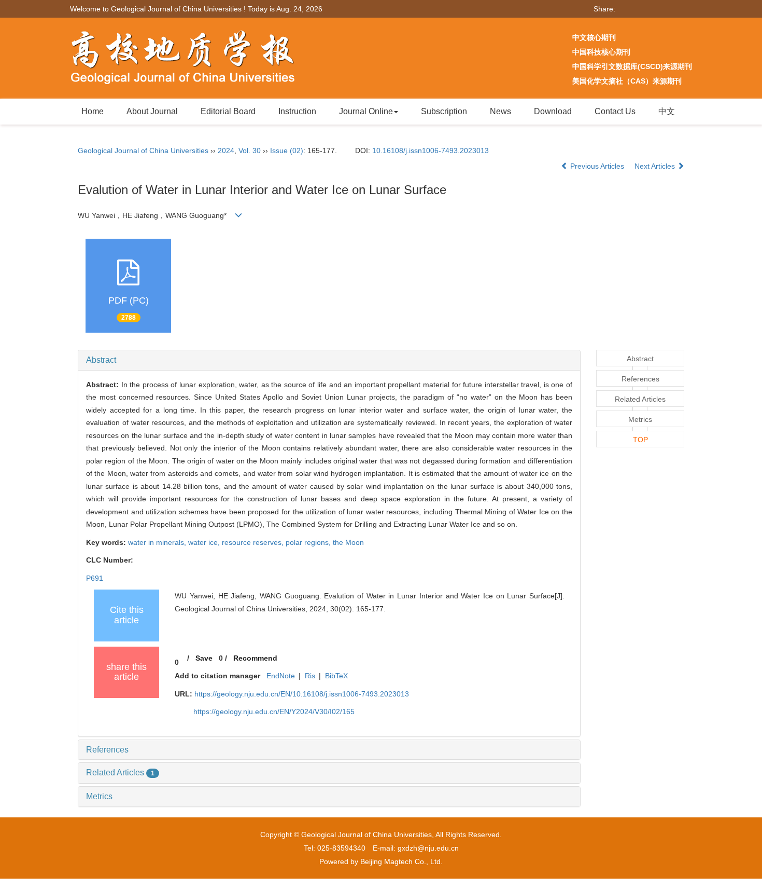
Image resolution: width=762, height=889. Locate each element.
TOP (640, 439)
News (500, 111)
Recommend (255, 658)
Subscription (444, 111)
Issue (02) (286, 150)
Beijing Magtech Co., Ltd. (401, 861)
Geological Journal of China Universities (143, 150)
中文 (666, 111)
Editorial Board (228, 111)
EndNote (280, 676)
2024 (226, 150)
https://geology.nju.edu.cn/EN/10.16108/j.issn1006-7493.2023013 (301, 694)
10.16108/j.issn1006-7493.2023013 (430, 150)
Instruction (297, 111)
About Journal (152, 111)
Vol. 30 (249, 150)
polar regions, (309, 542)
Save (204, 658)
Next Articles (655, 166)
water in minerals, (158, 542)
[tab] (329, 360)
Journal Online (366, 111)
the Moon (348, 542)
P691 (94, 578)
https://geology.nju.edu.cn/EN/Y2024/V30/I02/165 (274, 711)
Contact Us (615, 111)
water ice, (205, 542)
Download (553, 111)
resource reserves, (254, 542)
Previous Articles (597, 166)
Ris (310, 676)
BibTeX (336, 676)
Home (92, 111)
